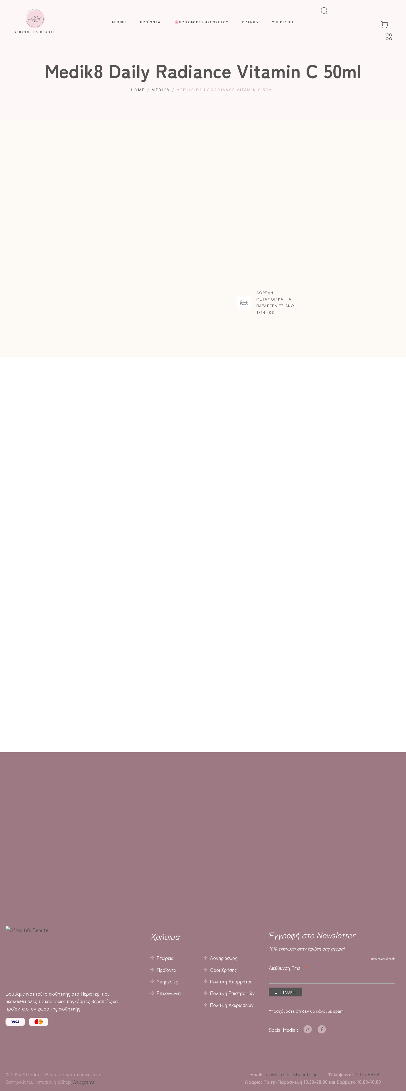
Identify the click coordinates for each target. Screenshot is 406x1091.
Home (138, 90)
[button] (138, 593)
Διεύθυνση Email (288, 967)
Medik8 (161, 90)
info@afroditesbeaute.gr (290, 1074)
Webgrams (83, 1081)
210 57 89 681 (367, 1074)
